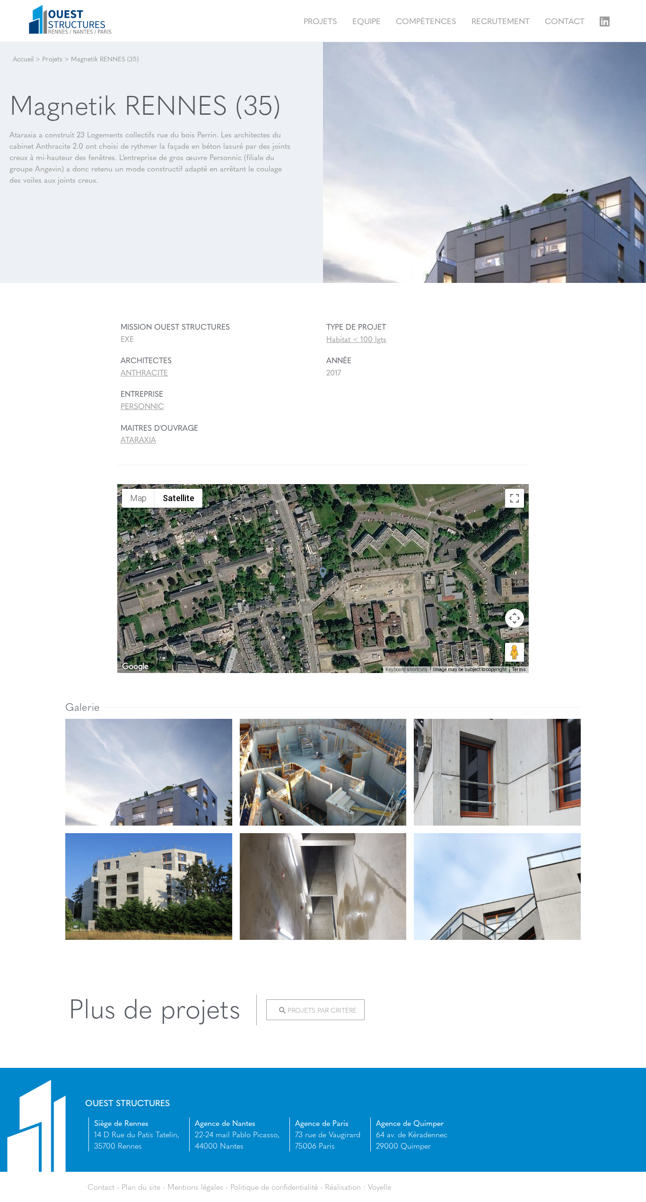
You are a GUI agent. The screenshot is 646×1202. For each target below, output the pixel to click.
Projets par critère (321, 1009)
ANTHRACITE (144, 372)
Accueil (23, 58)
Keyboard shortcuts (406, 669)
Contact (565, 20)
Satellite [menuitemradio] (178, 498)
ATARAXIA (138, 439)
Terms (519, 669)
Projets (320, 20)
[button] (323, 573)
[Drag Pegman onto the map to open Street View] (514, 652)
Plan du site (141, 1186)
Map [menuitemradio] (138, 498)
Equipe (366, 20)
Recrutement (500, 20)
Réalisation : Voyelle (358, 1186)
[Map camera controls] (514, 618)
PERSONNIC (142, 406)
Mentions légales (195, 1186)
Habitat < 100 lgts (356, 338)
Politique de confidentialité (274, 1186)
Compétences (426, 20)
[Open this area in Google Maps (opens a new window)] (135, 667)
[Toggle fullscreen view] (514, 498)
